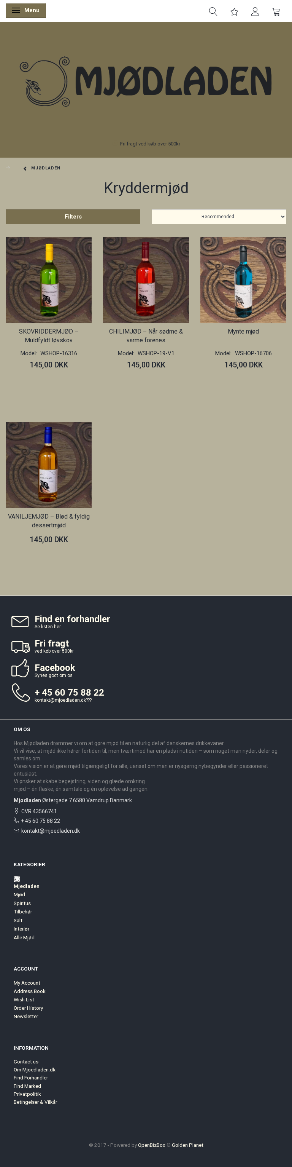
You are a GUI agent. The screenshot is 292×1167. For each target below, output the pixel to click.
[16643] (14, 385)
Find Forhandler (31, 1077)
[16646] (111, 385)
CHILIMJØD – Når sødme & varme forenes (146, 336)
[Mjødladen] (146, 83)
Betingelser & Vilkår (35, 1102)
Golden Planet (187, 1145)
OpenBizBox (151, 1145)
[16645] (14, 560)
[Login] (255, 11)
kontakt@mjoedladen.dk (60, 700)
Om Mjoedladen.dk (35, 1069)
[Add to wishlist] (28, 386)
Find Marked (27, 1086)
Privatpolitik (27, 1094)
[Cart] (276, 11)
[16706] (208, 385)
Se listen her (48, 626)
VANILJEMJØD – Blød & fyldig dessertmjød (49, 521)
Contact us (26, 1061)
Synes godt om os (54, 675)
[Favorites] (234, 11)
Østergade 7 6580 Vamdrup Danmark (73, 800)
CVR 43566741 (39, 811)
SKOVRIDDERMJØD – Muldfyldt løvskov (48, 336)
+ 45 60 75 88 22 (40, 821)
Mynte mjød (243, 331)
